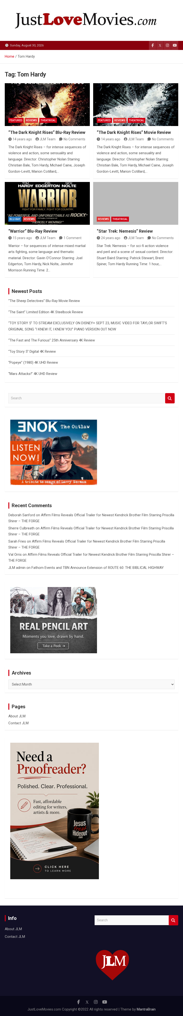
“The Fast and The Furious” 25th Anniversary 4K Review (51, 340)
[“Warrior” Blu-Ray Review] (47, 203)
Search (170, 398)
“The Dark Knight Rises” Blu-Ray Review (46, 132)
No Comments (74, 139)
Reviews (31, 120)
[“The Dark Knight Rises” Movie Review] (135, 104)
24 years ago (110, 238)
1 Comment (72, 238)
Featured (16, 120)
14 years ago (22, 139)
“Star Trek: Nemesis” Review (125, 231)
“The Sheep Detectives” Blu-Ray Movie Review (44, 301)
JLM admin (16, 568)
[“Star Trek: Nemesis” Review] (135, 203)
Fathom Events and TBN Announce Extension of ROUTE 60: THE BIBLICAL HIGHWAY (97, 568)
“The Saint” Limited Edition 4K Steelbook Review (45, 312)
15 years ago (22, 238)
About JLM (16, 716)
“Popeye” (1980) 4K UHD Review (33, 362)
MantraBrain (146, 1009)
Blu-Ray (15, 219)
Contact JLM (18, 723)
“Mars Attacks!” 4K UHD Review (32, 374)
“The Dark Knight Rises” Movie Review (134, 132)
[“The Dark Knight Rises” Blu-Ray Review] (47, 104)
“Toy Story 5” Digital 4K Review (32, 351)
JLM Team (48, 139)
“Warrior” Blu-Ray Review (32, 231)
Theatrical (48, 120)
